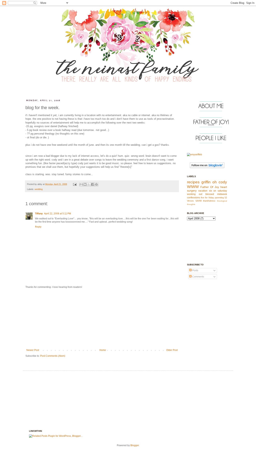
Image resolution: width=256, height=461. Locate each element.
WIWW (193, 187)
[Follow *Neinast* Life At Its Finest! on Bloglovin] (207, 167)
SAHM (198, 201)
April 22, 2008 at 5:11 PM (57, 213)
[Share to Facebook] (93, 184)
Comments (198, 276)
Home (102, 350)
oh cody (219, 182)
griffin (206, 182)
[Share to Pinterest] (96, 184)
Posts (195, 270)
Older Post (172, 350)
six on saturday (218, 190)
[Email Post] (74, 184)
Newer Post (32, 350)
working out (194, 194)
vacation (202, 190)
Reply (38, 226)
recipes (193, 182)
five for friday (207, 197)
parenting (219, 197)
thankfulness (209, 201)
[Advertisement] (102, 319)
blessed (209, 194)
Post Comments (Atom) (52, 356)
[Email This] (81, 184)
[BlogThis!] (85, 184)
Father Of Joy (209, 187)
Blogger (134, 445)
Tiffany (39, 213)
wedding (39, 189)
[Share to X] (89, 184)
